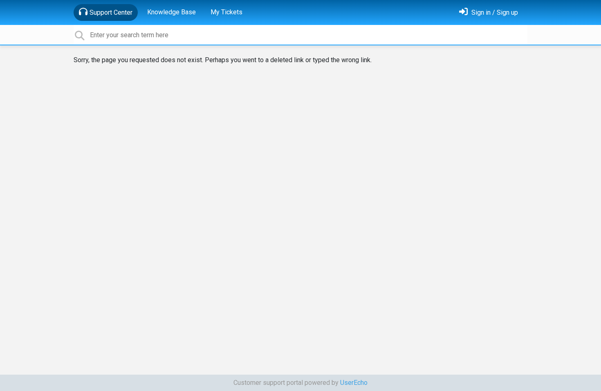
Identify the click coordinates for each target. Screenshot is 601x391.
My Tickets (226, 12)
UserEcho (354, 383)
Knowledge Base (171, 12)
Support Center (111, 12)
